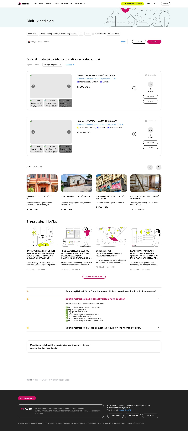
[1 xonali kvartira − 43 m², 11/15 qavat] (106, 136)
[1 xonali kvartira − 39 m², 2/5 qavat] (106, 91)
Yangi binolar (66, 4)
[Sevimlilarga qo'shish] (134, 88)
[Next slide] (69, 86)
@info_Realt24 (125, 410)
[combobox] (149, 4)
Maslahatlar (79, 4)
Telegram (115, 416)
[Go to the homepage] (24, 3)
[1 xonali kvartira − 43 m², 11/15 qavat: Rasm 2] (51, 149)
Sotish (48, 4)
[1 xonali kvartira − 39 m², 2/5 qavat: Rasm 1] (36, 103)
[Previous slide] (33, 86)
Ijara (35, 4)
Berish (41, 4)
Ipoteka (56, 4)
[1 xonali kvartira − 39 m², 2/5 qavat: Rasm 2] (51, 103)
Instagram (133, 416)
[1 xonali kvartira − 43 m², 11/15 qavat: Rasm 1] (36, 149)
